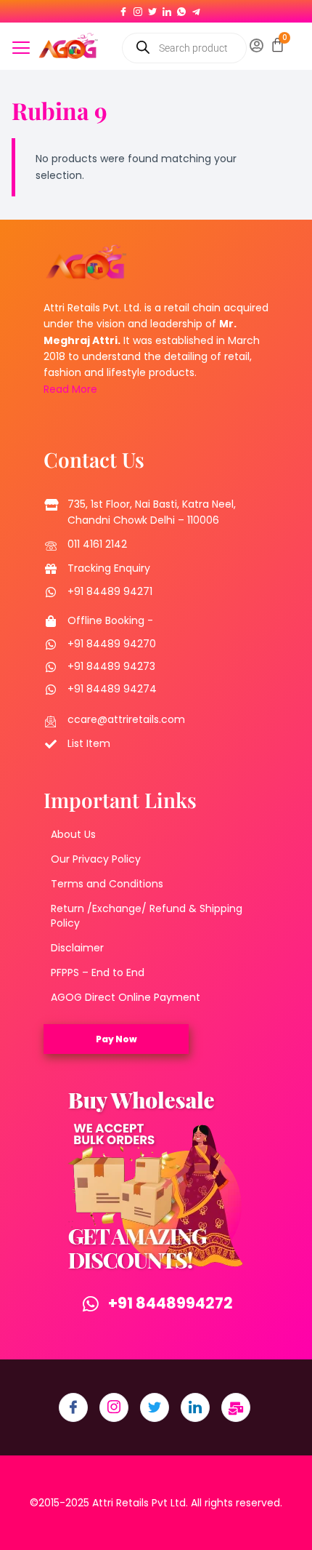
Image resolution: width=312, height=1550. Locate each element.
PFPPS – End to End (97, 972)
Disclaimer (77, 947)
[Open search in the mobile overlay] (184, 48)
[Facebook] (123, 8)
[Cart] (277, 44)
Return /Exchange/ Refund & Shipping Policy (146, 915)
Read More (70, 389)
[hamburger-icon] (21, 49)
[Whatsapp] (181, 8)
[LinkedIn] (167, 8)
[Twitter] (152, 8)
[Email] (235, 1407)
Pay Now (116, 1039)
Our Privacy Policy (96, 859)
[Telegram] (196, 8)
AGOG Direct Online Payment (125, 997)
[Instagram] (138, 8)
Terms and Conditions (107, 883)
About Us (73, 834)
